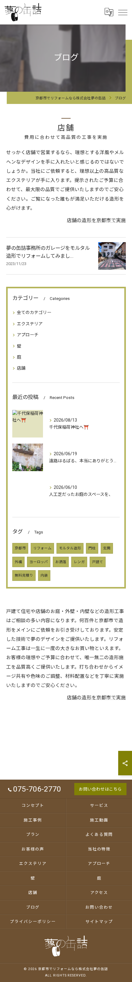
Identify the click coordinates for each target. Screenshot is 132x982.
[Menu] (122, 12)
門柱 (92, 548)
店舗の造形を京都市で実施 (96, 220)
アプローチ (27, 334)
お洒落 (60, 562)
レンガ (79, 562)
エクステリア (30, 323)
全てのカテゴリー (34, 312)
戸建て (97, 562)
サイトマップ (99, 921)
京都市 (20, 548)
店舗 (21, 368)
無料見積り (24, 575)
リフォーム (42, 548)
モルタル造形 (70, 548)
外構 (18, 562)
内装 (44, 575)
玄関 (107, 548)
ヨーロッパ (38, 562)
